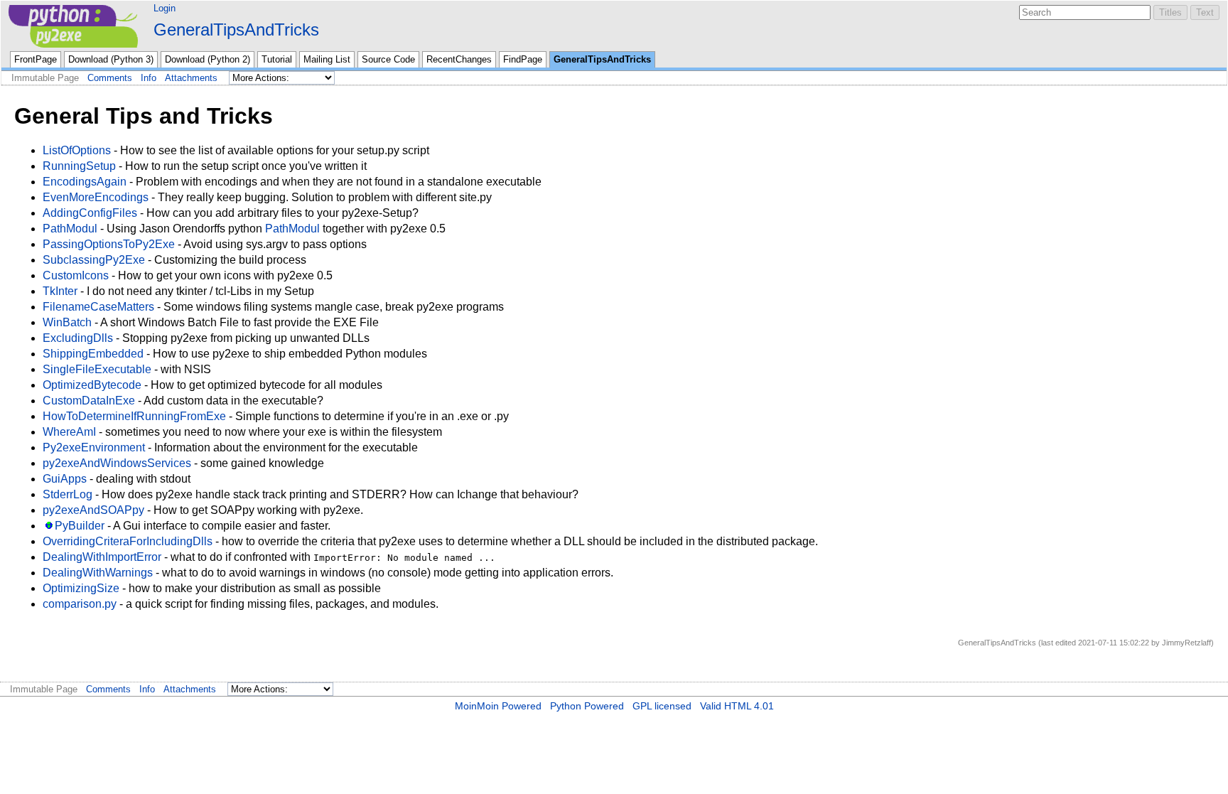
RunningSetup (79, 166)
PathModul (70, 228)
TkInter (60, 291)
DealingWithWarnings (98, 573)
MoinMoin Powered (498, 706)
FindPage (522, 59)
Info (148, 78)
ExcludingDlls (78, 338)
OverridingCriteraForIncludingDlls (127, 541)
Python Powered (587, 706)
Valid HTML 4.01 (737, 706)
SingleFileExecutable (97, 369)
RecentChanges (459, 59)
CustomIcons (76, 275)
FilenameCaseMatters (98, 307)
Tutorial (277, 59)
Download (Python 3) (111, 59)
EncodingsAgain (84, 182)
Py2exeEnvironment (94, 447)
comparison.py (80, 604)
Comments (109, 78)
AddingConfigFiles (90, 213)
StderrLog (67, 494)
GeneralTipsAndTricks (236, 29)
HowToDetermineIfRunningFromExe (134, 416)
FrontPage (35, 59)
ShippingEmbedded (93, 354)
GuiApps (65, 479)
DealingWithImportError (102, 557)
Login (165, 8)
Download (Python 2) (207, 59)
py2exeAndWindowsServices (117, 463)
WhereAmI (69, 432)
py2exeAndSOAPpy (93, 510)
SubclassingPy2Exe (94, 260)
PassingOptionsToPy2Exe (109, 244)
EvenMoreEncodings (96, 197)
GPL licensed (661, 706)
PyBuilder (79, 526)
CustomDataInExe (89, 401)
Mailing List (326, 59)
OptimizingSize (81, 588)
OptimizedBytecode (92, 385)
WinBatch (67, 322)
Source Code (388, 59)
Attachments (191, 78)
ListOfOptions (77, 150)
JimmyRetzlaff (1186, 642)
